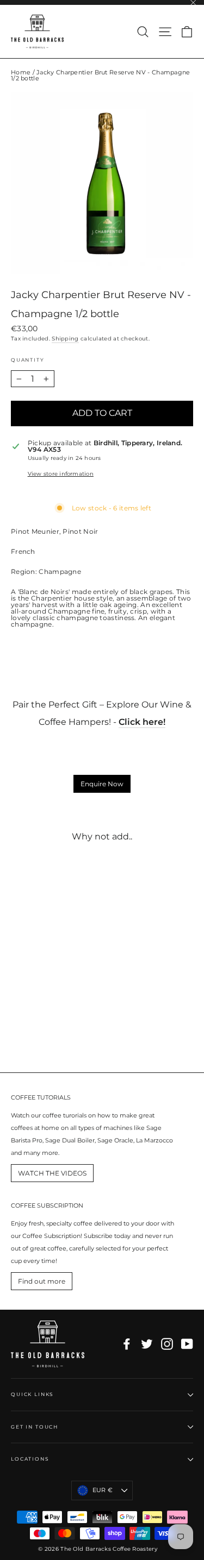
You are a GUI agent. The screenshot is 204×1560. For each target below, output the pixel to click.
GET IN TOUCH (34, 1427)
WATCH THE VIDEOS (52, 1173)
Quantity (27, 360)
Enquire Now (102, 784)
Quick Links (32, 1394)
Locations (30, 1459)
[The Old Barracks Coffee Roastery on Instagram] (167, 1344)
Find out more (41, 1281)
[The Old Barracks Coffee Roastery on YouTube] (187, 1344)
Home (20, 72)
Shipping (65, 338)
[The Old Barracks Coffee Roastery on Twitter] (147, 1344)
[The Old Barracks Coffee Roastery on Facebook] (127, 1344)
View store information (61, 474)
